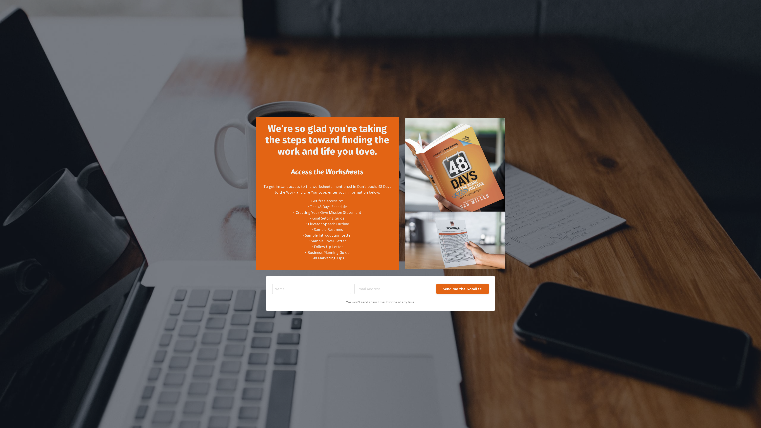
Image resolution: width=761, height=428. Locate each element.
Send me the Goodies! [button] (462, 289)
